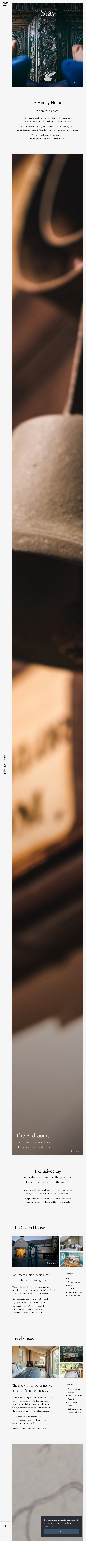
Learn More (48, 1526)
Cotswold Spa (35, 1306)
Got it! (61, 1532)
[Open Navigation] (5, 1536)
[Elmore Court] (5, 4)
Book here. (41, 1428)
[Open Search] (5, 1526)
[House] (47, 654)
